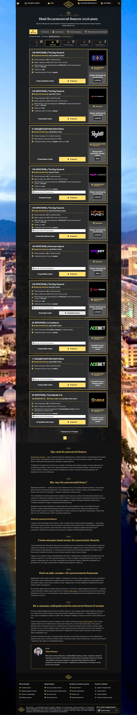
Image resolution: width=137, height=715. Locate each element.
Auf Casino (55, 172)
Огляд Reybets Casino (45, 159)
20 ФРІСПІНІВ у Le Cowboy (44, 322)
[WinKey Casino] (97, 251)
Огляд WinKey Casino (45, 274)
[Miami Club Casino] (97, 400)
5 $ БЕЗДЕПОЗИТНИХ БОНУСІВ (47, 129)
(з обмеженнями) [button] (54, 59)
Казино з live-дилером (28, 694)
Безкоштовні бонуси (89, 3)
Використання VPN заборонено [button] (44, 192)
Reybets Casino (57, 132)
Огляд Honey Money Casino (45, 236)
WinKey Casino (57, 249)
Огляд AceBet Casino (45, 349)
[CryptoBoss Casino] (97, 58)
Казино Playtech (102, 694)
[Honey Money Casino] (97, 213)
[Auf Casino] (97, 174)
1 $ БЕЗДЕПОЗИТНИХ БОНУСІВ (47, 359)
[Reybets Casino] (97, 134)
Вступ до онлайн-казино (54, 688)
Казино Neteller (76, 701)
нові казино (74, 591)
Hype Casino (56, 287)
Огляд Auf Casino (45, 198)
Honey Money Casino (59, 211)
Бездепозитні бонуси (38, 457)
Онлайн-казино (33, 3)
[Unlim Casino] (97, 96)
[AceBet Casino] (97, 328)
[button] (108, 710)
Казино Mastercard (77, 697)
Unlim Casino (56, 94)
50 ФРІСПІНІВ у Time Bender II (46, 395)
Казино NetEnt (101, 691)
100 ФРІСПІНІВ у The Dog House (47, 52)
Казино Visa (75, 694)
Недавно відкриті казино (29, 691)
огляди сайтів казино (85, 621)
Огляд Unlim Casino (45, 119)
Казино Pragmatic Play (104, 688)
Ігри (52, 3)
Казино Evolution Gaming (104, 697)
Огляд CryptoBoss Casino (45, 81)
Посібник (107, 3)
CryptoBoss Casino (58, 55)
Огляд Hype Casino (45, 313)
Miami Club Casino (70, 399)
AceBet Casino (57, 326)
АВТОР (47, 648)
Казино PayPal (76, 688)
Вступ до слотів (51, 694)
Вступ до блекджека (53, 701)
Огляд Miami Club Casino (45, 422)
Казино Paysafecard (78, 691)
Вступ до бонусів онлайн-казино (56, 691)
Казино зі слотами (102, 701)
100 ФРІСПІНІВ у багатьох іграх (47, 246)
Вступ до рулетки (52, 697)
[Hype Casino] (97, 289)
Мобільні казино (26, 697)
